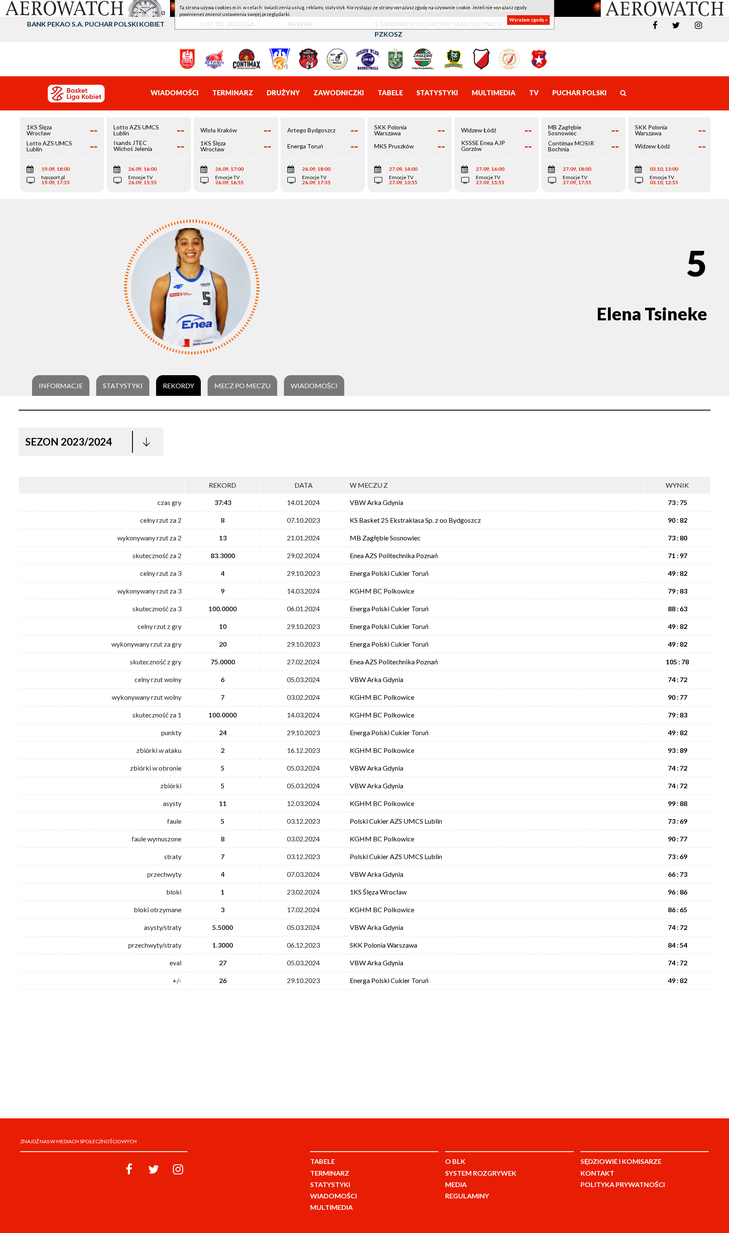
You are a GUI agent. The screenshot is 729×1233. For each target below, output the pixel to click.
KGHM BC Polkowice (382, 591)
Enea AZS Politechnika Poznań (394, 555)
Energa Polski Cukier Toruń (389, 573)
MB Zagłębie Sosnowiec (385, 538)
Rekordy (178, 386)
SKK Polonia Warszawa (383, 945)
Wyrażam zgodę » (528, 20)
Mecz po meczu (242, 386)
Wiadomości (314, 386)
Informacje (61, 386)
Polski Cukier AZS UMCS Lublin (396, 821)
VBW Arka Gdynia (376, 502)
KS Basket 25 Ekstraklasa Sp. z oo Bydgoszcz (415, 520)
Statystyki (123, 386)
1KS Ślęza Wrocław (378, 892)
